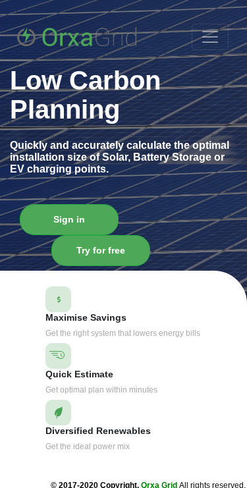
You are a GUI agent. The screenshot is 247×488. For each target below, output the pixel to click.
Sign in (69, 219)
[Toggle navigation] (210, 37)
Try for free (100, 250)
